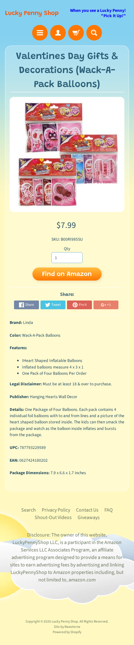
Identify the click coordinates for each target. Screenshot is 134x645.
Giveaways (89, 517)
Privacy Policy (56, 510)
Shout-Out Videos (53, 517)
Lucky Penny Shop (32, 13)
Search (28, 510)
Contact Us (87, 510)
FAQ (108, 510)
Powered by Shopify (67, 632)
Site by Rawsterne (67, 626)
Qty (67, 249)
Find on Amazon (67, 274)
